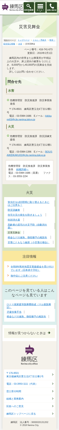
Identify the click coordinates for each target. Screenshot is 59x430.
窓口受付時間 (13, 391)
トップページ (24, 40)
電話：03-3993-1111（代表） (22, 384)
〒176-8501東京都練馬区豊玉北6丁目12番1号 (25, 375)
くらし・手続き (39, 40)
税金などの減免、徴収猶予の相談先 (26, 316)
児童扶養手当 (14, 312)
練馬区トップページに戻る (21, 413)
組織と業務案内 (15, 398)
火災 (20, 44)
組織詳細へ (22, 169)
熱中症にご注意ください (24, 275)
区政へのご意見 (15, 406)
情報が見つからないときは (27, 333)
